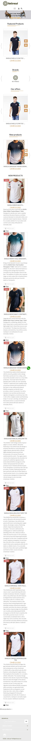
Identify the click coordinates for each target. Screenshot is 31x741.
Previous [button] (1, 46)
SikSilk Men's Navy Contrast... (15, 314)
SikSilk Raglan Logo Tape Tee (15, 513)
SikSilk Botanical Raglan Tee (15, 438)
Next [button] (29, 46)
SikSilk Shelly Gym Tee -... (15, 58)
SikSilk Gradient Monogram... (15, 166)
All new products (6, 709)
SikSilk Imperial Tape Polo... (15, 586)
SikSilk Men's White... (15, 205)
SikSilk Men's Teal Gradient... (15, 259)
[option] (15, 14)
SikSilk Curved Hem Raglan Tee (15, 659)
